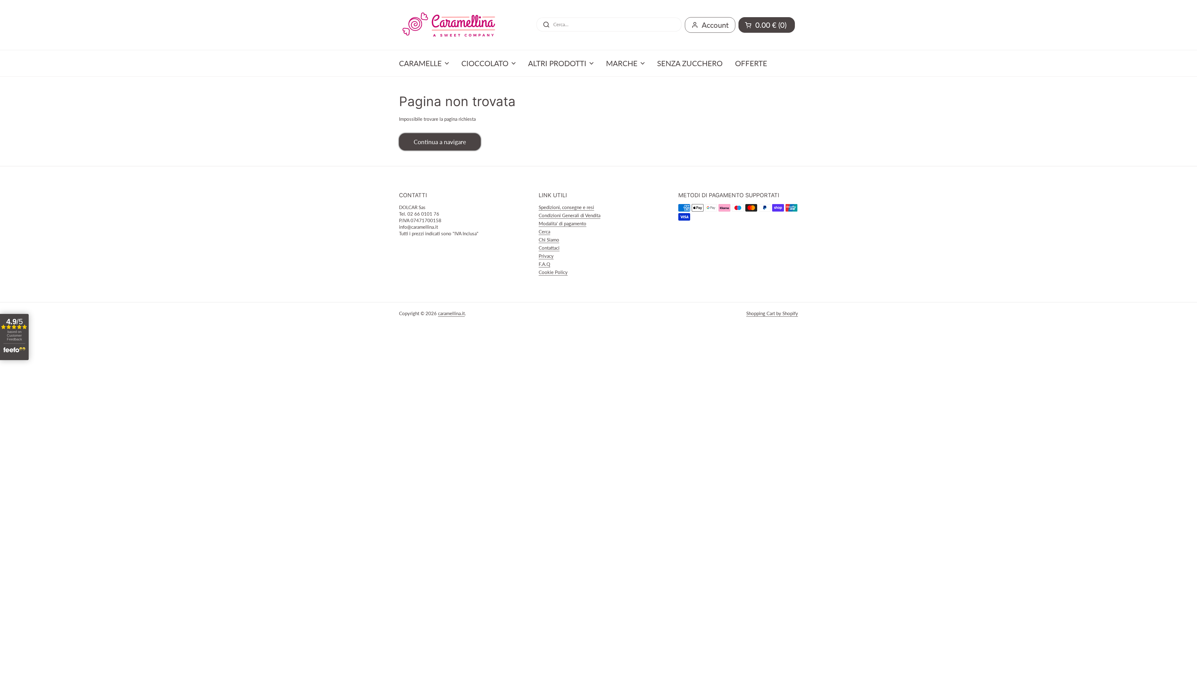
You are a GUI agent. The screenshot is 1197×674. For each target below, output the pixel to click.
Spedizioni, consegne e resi (566, 207)
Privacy (546, 256)
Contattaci (549, 248)
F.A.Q (544, 264)
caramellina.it (451, 313)
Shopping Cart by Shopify (772, 313)
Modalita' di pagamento (562, 223)
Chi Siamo (549, 239)
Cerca (544, 231)
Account (715, 24)
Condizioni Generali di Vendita (569, 215)
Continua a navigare (440, 141)
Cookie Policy (553, 272)
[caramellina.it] (449, 25)
